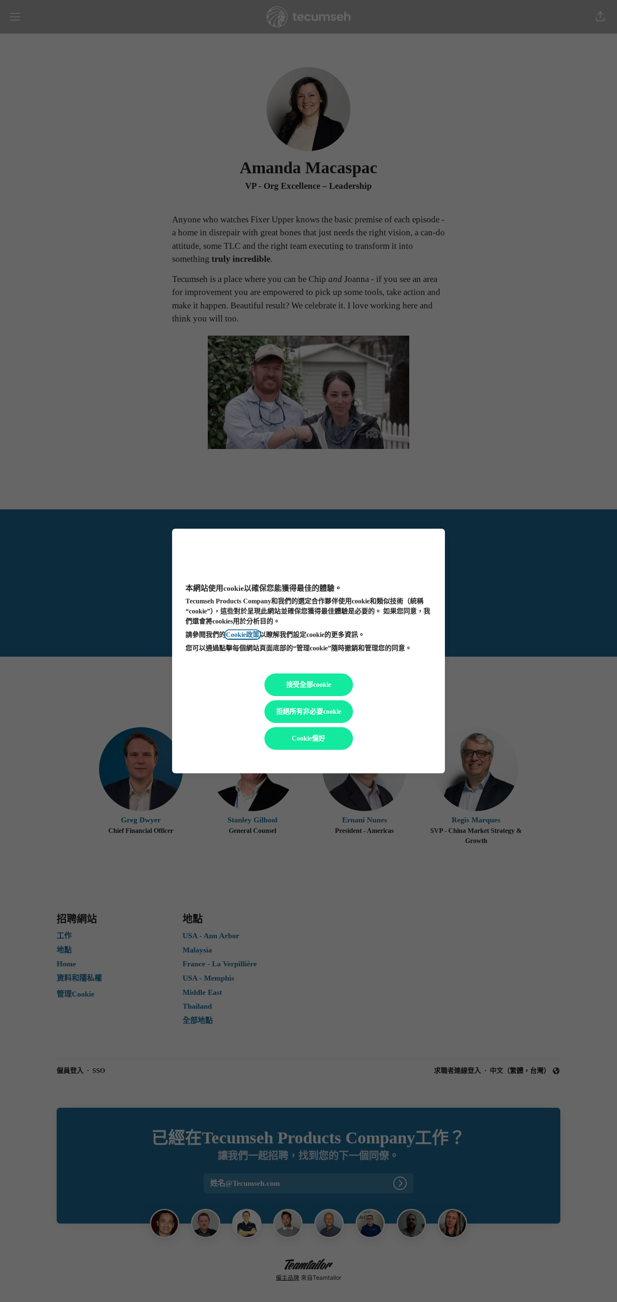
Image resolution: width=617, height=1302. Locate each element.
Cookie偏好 (308, 738)
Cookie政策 (242, 634)
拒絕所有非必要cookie (308, 711)
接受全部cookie (308, 684)
